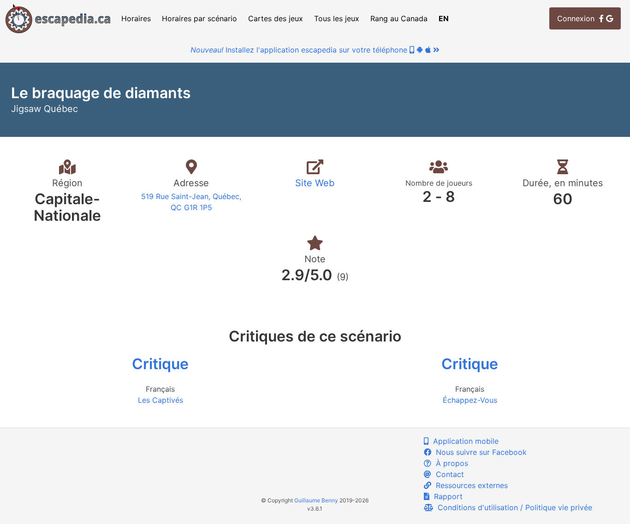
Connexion (578, 18)
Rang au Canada (399, 18)
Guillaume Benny (316, 500)
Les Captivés (160, 400)
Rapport (446, 496)
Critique (160, 364)
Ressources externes (469, 485)
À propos (449, 463)
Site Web (314, 182)
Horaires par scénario (199, 18)
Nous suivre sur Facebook (479, 452)
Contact (447, 474)
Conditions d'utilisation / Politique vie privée (512, 507)
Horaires (136, 18)
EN (444, 18)
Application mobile (463, 441)
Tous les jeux (336, 18)
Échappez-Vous (470, 400)
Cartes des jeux (275, 18)
